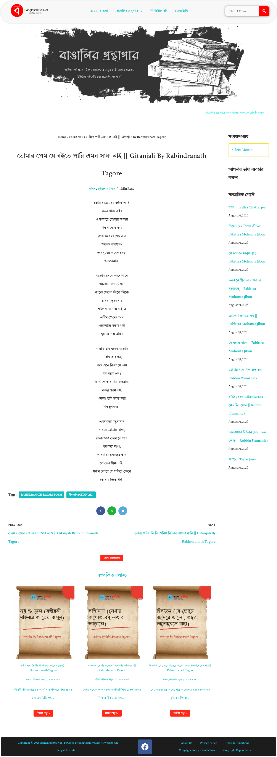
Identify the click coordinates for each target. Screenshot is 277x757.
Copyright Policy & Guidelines (197, 669)
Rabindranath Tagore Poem (41, 414)
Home (62, 56)
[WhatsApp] (111, 429)
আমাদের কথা (99, 11)
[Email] (122, 429)
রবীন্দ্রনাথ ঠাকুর (106, 107)
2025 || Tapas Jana (242, 378)
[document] (138, 716)
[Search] (264, 11)
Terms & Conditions (237, 662)
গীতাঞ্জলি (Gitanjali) (81, 414)
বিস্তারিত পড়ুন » (42, 633)
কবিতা (92, 107)
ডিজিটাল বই (158, 11)
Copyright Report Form (237, 669)
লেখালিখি (181, 11)
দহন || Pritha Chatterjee (247, 126)
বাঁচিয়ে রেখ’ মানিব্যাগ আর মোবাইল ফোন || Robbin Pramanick (246, 324)
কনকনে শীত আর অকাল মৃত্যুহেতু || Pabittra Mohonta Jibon (245, 208)
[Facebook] (100, 429)
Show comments (112, 477)
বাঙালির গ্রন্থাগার (127, 11)
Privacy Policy (208, 662)
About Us (186, 662)
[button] (129, 11)
